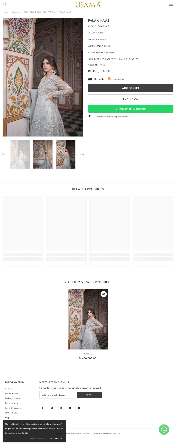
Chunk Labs (116, 433)
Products (16, 12)
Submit (89, 394)
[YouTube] (79, 408)
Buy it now (131, 98)
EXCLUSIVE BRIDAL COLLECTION (39, 12)
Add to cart (130, 88)
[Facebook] (42, 408)
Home (5, 12)
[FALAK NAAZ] (88, 319)
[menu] (171, 4)
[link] (23, 254)
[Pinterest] (61, 408)
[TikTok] (70, 408)
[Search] (5, 4)
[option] (43, 77)
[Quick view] (104, 294)
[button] (3, 154)
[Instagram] (51, 408)
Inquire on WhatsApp (132, 109)
